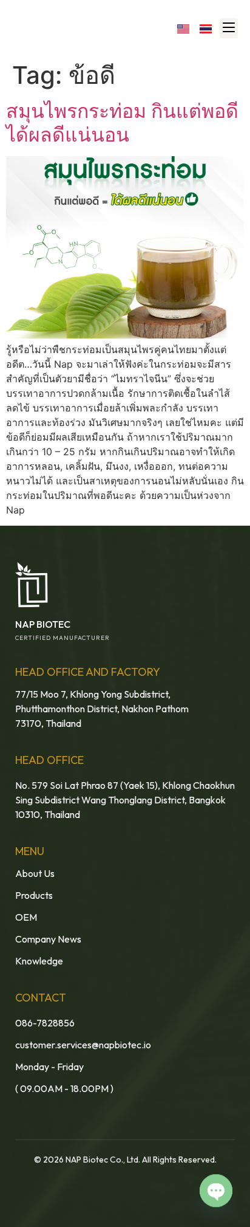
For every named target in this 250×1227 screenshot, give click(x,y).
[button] (229, 28)
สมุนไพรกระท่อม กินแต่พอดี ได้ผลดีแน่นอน (122, 122)
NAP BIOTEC (42, 624)
